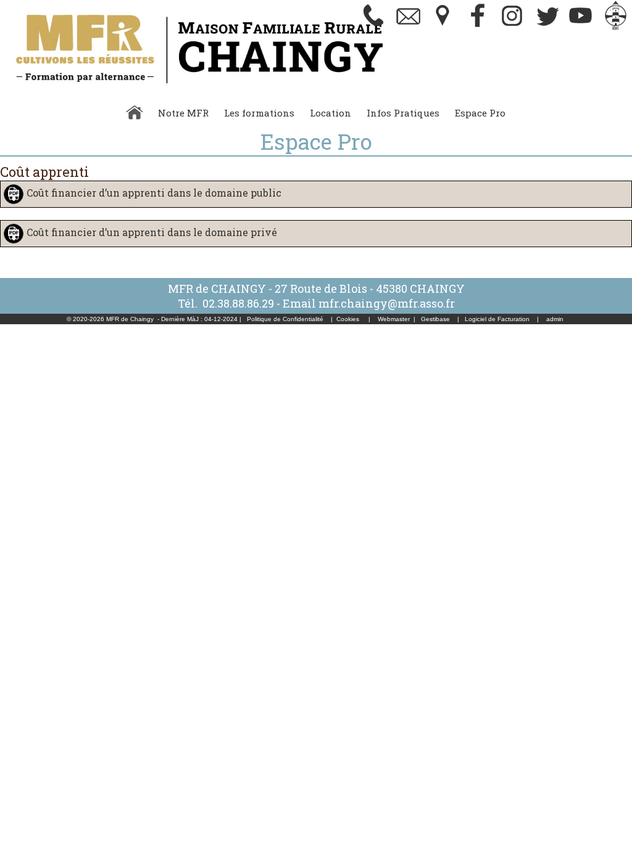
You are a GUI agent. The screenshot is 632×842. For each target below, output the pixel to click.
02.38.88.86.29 (238, 303)
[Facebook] (478, 27)
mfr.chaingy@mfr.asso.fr (386, 303)
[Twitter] (547, 27)
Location (330, 113)
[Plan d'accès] (443, 27)
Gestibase (435, 319)
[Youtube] (581, 27)
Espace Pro (480, 113)
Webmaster (394, 319)
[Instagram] (512, 27)
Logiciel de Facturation (497, 319)
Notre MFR (183, 113)
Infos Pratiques (403, 113)
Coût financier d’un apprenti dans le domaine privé (152, 232)
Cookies (347, 319)
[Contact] (409, 27)
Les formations (259, 113)
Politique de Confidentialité (285, 319)
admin (554, 319)
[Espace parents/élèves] (616, 27)
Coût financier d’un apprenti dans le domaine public (154, 192)
